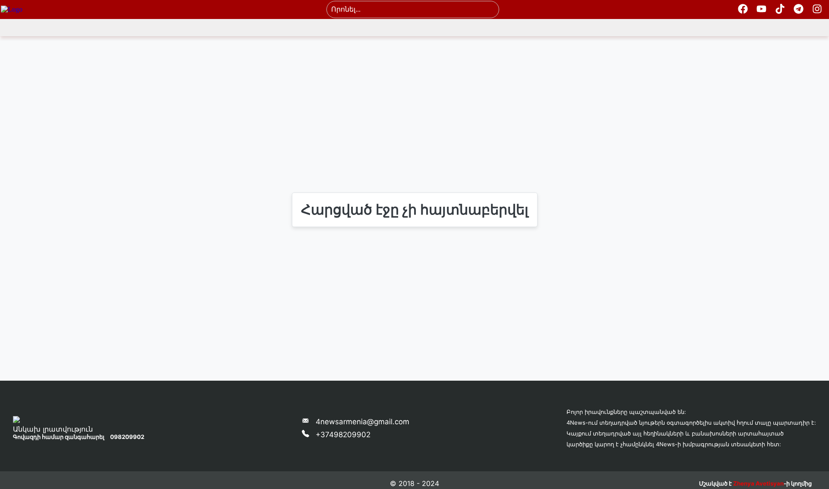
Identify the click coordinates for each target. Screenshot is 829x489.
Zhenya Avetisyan (758, 483)
